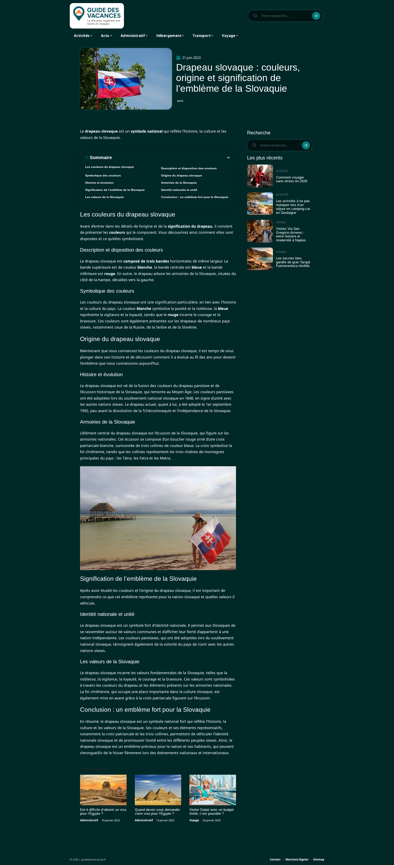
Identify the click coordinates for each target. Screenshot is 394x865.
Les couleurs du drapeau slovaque (109, 166)
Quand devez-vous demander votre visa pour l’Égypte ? (157, 812)
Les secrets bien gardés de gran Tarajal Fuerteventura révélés (293, 262)
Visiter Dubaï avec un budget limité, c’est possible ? (211, 812)
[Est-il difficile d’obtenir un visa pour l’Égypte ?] (103, 790)
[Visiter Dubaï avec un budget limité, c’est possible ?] (212, 790)
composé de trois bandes (146, 261)
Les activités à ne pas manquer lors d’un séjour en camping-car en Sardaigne (293, 206)
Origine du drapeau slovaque (181, 175)
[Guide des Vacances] (96, 15)
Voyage (194, 820)
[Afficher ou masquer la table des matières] (171, 157)
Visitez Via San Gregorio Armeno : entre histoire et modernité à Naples (291, 234)
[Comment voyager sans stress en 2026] (260, 176)
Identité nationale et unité (179, 189)
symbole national (147, 131)
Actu (180, 101)
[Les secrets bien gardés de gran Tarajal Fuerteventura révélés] (260, 258)
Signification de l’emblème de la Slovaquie (115, 189)
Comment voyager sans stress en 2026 (291, 179)
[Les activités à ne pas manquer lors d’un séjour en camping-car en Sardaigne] (260, 203)
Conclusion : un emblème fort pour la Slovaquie (194, 197)
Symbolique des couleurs (103, 175)
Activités (282, 171)
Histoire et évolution (99, 182)
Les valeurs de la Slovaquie (104, 197)
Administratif (89, 820)
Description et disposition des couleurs (189, 168)
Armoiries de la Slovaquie (179, 182)
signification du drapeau (190, 226)
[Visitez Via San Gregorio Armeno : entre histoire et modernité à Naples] (260, 231)
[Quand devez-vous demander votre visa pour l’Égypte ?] (158, 790)
